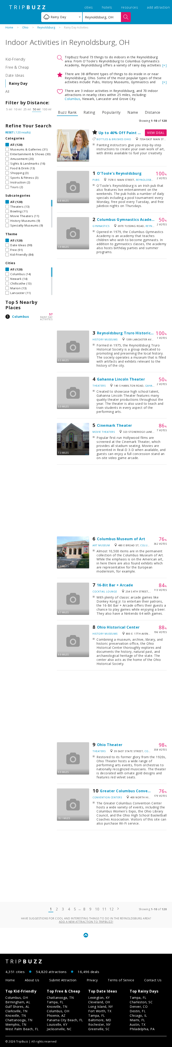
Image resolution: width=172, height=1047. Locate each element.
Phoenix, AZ (56, 1015)
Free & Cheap (17, 67)
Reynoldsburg (46, 27)
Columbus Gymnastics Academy (127, 219)
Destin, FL (138, 1011)
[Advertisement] (112, 294)
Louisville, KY (57, 1024)
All (7, 91)
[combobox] (61, 17)
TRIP (28, 7)
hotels (107, 7)
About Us (32, 980)
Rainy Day (18, 83)
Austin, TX (137, 1024)
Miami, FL (137, 1020)
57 (50, 314)
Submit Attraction (63, 980)
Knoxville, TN (15, 1015)
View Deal (156, 133)
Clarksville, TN (16, 1011)
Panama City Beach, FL (65, 1020)
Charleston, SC (141, 1002)
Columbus (20, 316)
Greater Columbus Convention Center (136, 790)
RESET (9, 132)
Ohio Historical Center (118, 627)
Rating (89, 112)
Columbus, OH (16, 997)
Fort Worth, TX (99, 1011)
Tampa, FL (55, 1002)
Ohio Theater (110, 744)
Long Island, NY (100, 1006)
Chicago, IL (138, 1015)
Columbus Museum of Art (121, 538)
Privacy (92, 980)
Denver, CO (139, 1006)
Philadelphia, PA (142, 1029)
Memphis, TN (15, 1024)
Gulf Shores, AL (17, 1006)
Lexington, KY (99, 997)
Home (9, 27)
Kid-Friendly (15, 59)
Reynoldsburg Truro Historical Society (133, 333)
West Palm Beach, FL (22, 1029)
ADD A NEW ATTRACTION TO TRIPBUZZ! (86, 922)
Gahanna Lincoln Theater (121, 379)
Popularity (111, 112)
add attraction (158, 7)
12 (111, 909)
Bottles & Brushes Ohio (114, 139)
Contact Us (152, 980)
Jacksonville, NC (59, 1029)
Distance (152, 112)
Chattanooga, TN (18, 1020)
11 (104, 909)
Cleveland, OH (99, 1002)
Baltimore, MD (99, 1020)
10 (97, 909)
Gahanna (151, 385)
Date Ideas (14, 75)
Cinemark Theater (114, 425)
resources (129, 7)
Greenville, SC (99, 1029)
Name (132, 112)
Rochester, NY (99, 1024)
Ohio (25, 27)
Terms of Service (121, 980)
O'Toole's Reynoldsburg (119, 173)
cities (88, 7)
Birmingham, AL (17, 1002)
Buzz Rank (67, 112)
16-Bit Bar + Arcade (115, 585)
